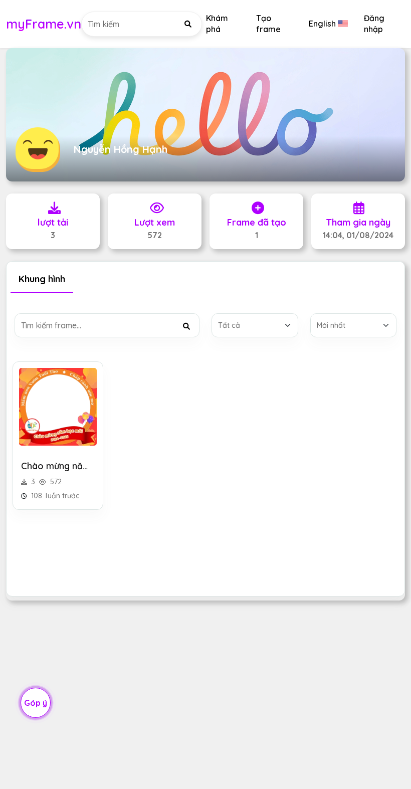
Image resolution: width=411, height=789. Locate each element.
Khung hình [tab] (42, 279)
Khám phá (217, 23)
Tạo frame (268, 23)
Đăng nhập (374, 23)
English (322, 24)
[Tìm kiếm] (188, 24)
